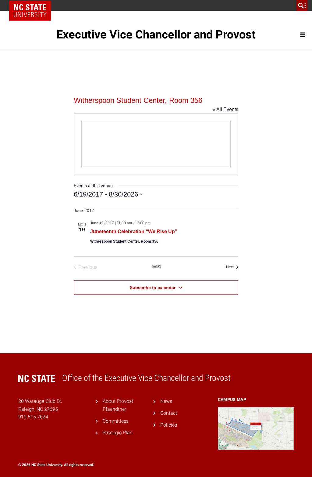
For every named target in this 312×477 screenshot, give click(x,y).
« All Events (225, 109)
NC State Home (32, 5)
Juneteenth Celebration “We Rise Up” (133, 231)
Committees (116, 421)
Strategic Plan (118, 432)
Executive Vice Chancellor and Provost (156, 34)
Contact (168, 413)
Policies (168, 425)
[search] (301, 5)
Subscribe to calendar (153, 287)
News (166, 401)
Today (156, 266)
